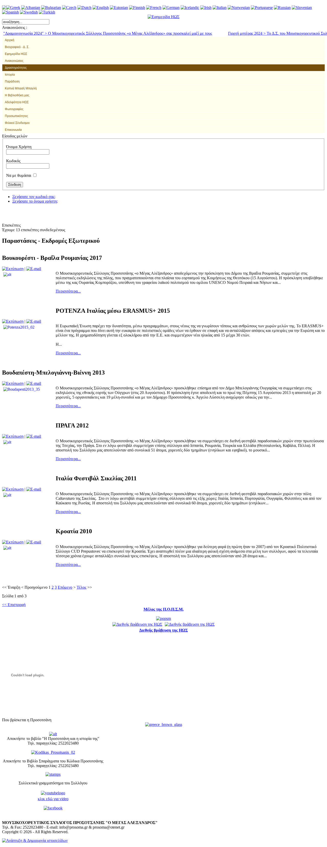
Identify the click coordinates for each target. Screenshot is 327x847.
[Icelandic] (190, 7)
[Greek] (13, 7)
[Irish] (206, 7)
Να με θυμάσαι (18, 175)
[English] (100, 7)
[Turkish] (47, 12)
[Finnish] (137, 7)
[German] (171, 7)
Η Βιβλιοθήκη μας (17, 95)
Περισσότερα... (68, 291)
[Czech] (69, 7)
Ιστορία (10, 74)
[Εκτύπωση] (13, 268)
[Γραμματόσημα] (53, 774)
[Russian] (282, 7)
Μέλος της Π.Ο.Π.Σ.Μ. (164, 609)
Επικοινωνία (13, 130)
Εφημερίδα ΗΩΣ (16, 54)
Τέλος (81, 587)
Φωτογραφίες (14, 109)
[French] (153, 7)
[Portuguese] (262, 7)
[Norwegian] (239, 7)
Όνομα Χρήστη (18, 147)
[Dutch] (84, 7)
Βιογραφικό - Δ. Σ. (17, 47)
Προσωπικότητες (16, 116)
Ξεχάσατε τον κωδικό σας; (33, 196)
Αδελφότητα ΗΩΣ (17, 102)
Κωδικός (13, 161)
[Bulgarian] (51, 7)
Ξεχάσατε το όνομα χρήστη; (35, 201)
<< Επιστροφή (14, 604)
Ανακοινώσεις (14, 61)
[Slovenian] (302, 7)
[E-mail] (33, 268)
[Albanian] (30, 7)
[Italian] (220, 7)
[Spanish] (10, 12)
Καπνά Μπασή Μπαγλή (21, 88)
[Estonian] (119, 7)
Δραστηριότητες (16, 67)
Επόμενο (65, 587)
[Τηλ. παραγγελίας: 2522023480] (53, 733)
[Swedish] (29, 12)
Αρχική (9, 40)
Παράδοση (12, 81)
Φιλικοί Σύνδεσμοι (17, 123)
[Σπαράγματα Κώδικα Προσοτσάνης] (53, 752)
